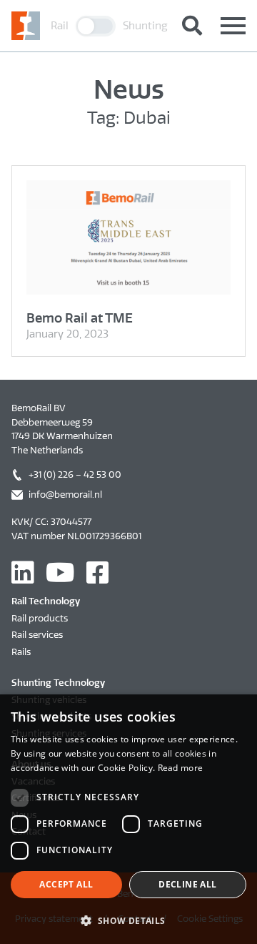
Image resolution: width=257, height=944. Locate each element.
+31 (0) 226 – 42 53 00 (75, 474)
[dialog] (128, 819)
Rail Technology (45, 601)
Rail (60, 25)
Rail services (37, 634)
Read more (180, 768)
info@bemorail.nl (65, 494)
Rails (21, 651)
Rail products (39, 618)
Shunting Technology (58, 682)
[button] (128, 920)
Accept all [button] (66, 884)
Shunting (145, 25)
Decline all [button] (187, 884)
